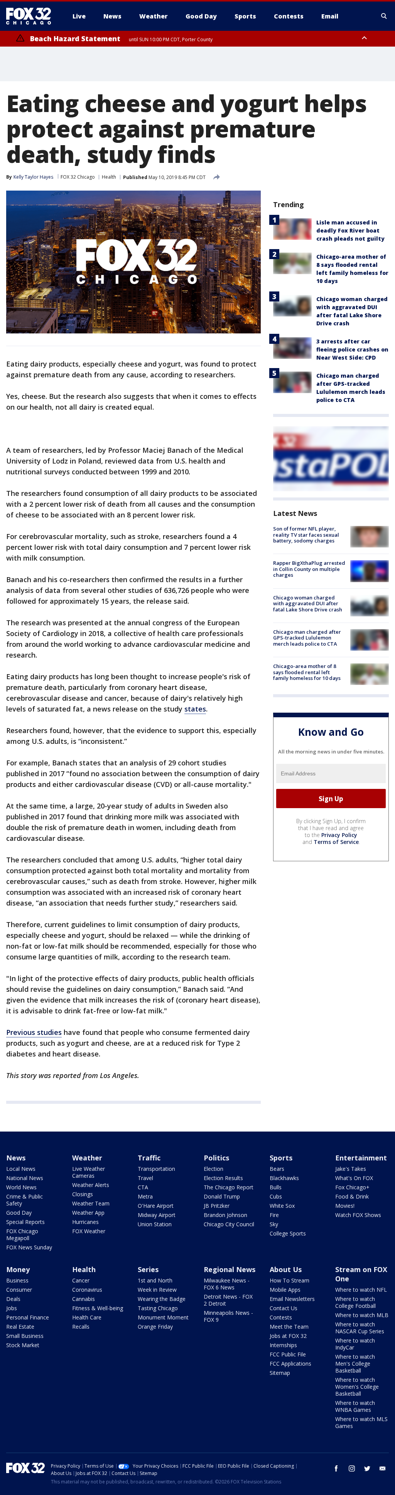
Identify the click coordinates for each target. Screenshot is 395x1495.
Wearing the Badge (162, 1298)
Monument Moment (163, 1317)
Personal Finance (27, 1317)
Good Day (19, 1212)
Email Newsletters (292, 1298)
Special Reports (25, 1221)
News (15, 1157)
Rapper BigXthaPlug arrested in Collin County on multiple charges (309, 568)
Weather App (88, 1212)
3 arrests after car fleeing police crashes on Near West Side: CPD (352, 349)
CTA (143, 1187)
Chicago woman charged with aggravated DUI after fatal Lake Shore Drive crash (307, 603)
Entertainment (361, 1157)
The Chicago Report (228, 1187)
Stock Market (22, 1345)
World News (21, 1187)
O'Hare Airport (156, 1205)
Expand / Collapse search (384, 16)
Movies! (344, 1205)
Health (109, 177)
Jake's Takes (350, 1168)
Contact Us (283, 1308)
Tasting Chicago (158, 1308)
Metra (145, 1196)
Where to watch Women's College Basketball (357, 1386)
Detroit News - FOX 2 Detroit (228, 1300)
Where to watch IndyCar (355, 1344)
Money (18, 1269)
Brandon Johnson (225, 1215)
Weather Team (91, 1203)
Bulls (276, 1187)
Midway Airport (157, 1215)
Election (213, 1168)
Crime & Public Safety (24, 1200)
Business (17, 1280)
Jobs (11, 1308)
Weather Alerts (90, 1185)
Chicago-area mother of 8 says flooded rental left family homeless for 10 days (307, 672)
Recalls (80, 1326)
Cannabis (83, 1298)
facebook (336, 1468)
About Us (286, 1269)
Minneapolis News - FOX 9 (228, 1316)
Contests (281, 1317)
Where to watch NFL (361, 1289)
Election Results (223, 1178)
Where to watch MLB (361, 1315)
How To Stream (289, 1280)
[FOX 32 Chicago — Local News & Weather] (31, 16)
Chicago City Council (229, 1224)
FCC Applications (290, 1363)
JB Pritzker (217, 1205)
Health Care (86, 1317)
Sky (274, 1224)
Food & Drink (352, 1196)
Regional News (229, 1269)
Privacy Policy (339, 835)
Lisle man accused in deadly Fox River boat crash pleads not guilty (350, 230)
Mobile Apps (285, 1289)
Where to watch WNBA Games (355, 1406)
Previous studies (34, 1032)
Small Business (25, 1335)
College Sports (288, 1233)
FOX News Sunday (29, 1247)
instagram (352, 1468)
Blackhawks (284, 1178)
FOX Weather (88, 1231)
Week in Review (157, 1289)
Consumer (19, 1289)
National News (24, 1178)
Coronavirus (87, 1289)
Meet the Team (289, 1326)
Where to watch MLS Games (361, 1422)
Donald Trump (222, 1196)
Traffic (149, 1157)
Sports (281, 1157)
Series (148, 1269)
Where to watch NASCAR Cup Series (359, 1328)
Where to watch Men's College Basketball (355, 1363)
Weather (87, 1157)
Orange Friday (155, 1326)
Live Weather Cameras (88, 1172)
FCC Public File (288, 1354)
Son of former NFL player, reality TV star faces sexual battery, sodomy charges (306, 534)
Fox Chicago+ (352, 1187)
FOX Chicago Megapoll (22, 1234)
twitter (367, 1468)
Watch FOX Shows (358, 1215)
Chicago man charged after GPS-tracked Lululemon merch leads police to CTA (307, 637)
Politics (216, 1157)
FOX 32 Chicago (78, 177)
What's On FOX (354, 1178)
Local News (20, 1168)
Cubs (276, 1196)
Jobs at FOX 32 (288, 1335)
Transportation (156, 1168)
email (382, 1468)
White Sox (282, 1205)
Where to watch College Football (355, 1302)
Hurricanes (85, 1221)
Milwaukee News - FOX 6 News (227, 1284)
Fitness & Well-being (97, 1308)
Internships (283, 1345)
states (195, 708)
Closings (82, 1194)
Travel (145, 1178)
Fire (274, 1215)
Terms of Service (336, 841)
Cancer (80, 1280)
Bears (277, 1168)
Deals (13, 1298)
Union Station (155, 1224)
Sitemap (280, 1372)
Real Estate (20, 1326)
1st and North (155, 1280)
